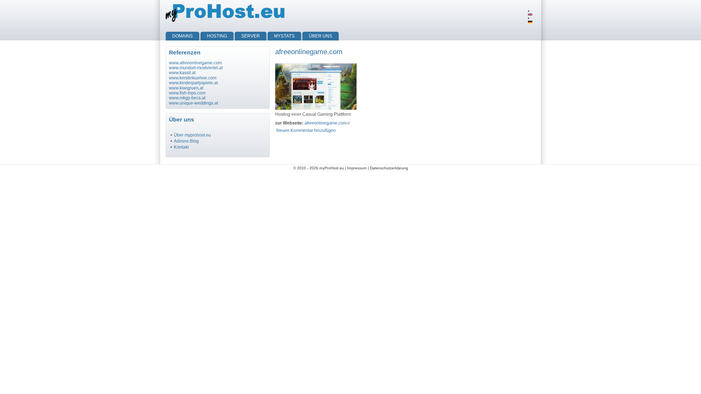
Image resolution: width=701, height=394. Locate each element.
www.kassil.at (182, 72)
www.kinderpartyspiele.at (193, 82)
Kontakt (181, 147)
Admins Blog (186, 141)
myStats (284, 36)
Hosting (217, 36)
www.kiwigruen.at (186, 88)
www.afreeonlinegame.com (195, 62)
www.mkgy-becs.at (187, 97)
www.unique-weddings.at (193, 103)
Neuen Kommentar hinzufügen (306, 130)
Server (250, 36)
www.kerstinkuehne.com (192, 78)
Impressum (357, 168)
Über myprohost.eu (192, 135)
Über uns (320, 36)
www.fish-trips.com (187, 93)
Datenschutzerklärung (389, 168)
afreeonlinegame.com (327, 123)
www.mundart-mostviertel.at (196, 67)
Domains (182, 36)
